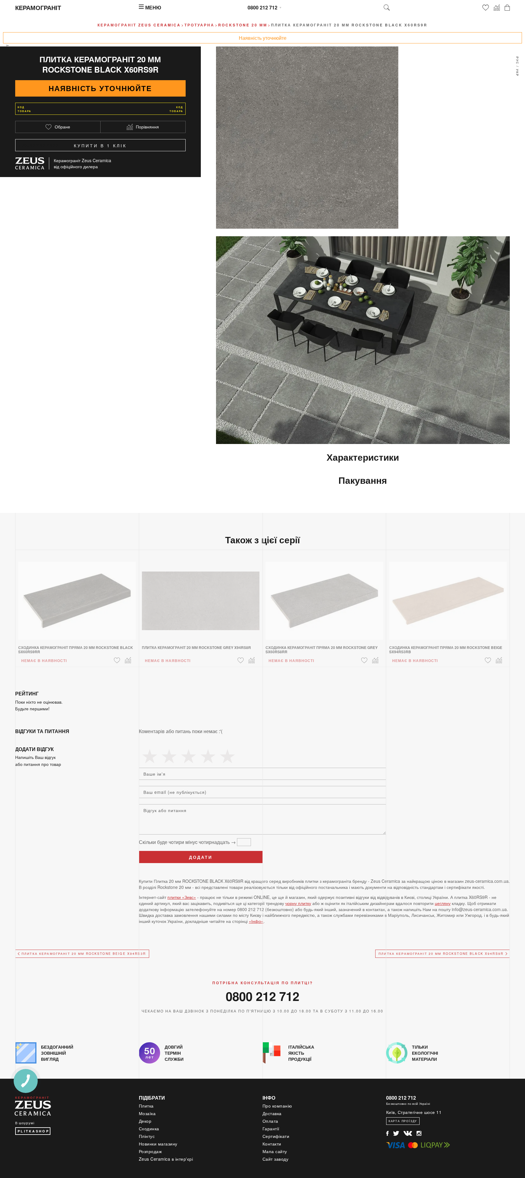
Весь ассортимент (7, 65)
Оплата (270, 1121)
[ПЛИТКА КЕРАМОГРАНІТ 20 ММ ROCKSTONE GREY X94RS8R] (200, 597)
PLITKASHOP (33, 1131)
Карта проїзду (403, 1121)
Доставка (272, 1113)
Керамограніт (38, 7)
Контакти (271, 1144)
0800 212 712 (262, 7)
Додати (200, 857)
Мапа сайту (274, 1151)
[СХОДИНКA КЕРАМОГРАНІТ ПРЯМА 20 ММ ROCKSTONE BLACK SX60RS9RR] (77, 597)
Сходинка (149, 1128)
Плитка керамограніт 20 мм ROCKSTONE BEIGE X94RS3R (84, 953)
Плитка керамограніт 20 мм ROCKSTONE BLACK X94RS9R (441, 953)
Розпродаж (150, 1151)
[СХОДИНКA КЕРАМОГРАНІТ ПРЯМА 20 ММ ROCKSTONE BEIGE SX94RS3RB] (448, 597)
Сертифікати (276, 1136)
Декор (145, 1121)
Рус (517, 60)
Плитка (146, 1106)
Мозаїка (147, 1113)
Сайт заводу (275, 1159)
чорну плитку (298, 903)
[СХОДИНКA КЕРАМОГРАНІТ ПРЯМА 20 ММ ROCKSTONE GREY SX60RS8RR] (324, 597)
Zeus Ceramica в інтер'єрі (166, 1159)
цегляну (443, 903)
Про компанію (277, 1106)
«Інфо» (256, 921)
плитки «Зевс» (181, 897)
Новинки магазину (158, 1144)
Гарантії (271, 1128)
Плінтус (147, 1136)
